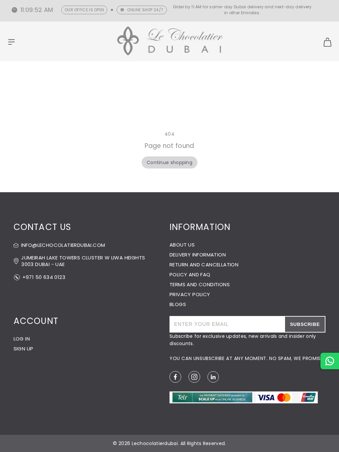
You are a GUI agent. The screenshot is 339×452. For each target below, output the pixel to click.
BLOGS (178, 304)
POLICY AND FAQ (190, 274)
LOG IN (22, 338)
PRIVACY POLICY (190, 294)
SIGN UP (23, 348)
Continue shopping (169, 162)
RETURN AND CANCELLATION (204, 264)
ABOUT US (182, 244)
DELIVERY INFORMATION (198, 254)
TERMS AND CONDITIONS (200, 284)
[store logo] (170, 42)
